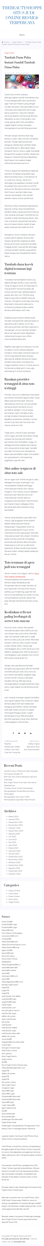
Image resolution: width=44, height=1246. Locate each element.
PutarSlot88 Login (9, 924)
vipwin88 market (9, 970)
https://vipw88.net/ (10, 942)
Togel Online (9, 53)
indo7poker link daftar (11, 996)
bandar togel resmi (10, 985)
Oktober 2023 (14, 828)
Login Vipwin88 (8, 1105)
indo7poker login (9, 1013)
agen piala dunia (9, 1108)
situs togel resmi (9, 1085)
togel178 (5, 987)
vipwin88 (5, 973)
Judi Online (13, 893)
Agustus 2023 (14, 834)
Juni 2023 (12, 839)
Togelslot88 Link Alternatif (13, 1042)
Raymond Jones (23, 73)
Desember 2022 (15, 857)
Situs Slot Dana (8, 956)
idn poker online (9, 1082)
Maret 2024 (13, 816)
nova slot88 (7, 1039)
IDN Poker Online (9, 1050)
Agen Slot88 (7, 950)
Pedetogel (6, 1126)
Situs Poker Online (9, 959)
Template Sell (19, 1242)
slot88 (4, 1062)
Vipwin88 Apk (8, 953)
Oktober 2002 (14, 874)
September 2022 (15, 865)
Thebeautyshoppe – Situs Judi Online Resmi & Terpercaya (22, 15)
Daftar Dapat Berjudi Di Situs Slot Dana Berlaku (31, 747)
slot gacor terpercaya (11, 1048)
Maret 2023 (13, 848)
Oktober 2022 (14, 862)
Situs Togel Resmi (9, 1056)
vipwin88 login (8, 1091)
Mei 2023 (12, 842)
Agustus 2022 (14, 868)
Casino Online (14, 891)
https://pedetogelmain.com (13, 1068)
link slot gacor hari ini (10, 1010)
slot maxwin (7, 1053)
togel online (7, 1059)
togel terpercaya (9, 1122)
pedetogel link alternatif (12, 1119)
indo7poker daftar (9, 1028)
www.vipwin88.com (10, 936)
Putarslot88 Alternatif (11, 1096)
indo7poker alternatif (11, 1033)
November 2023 (15, 825)
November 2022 (15, 859)
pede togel (6, 1005)
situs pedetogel (8, 1114)
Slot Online (13, 899)
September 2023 (15, 831)
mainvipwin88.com (10, 976)
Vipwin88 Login (8, 1094)
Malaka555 (6, 962)
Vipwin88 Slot (7, 930)
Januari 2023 (13, 854)
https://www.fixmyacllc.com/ (14, 944)
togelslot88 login (9, 1002)
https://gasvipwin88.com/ (12, 982)
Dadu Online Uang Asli (11, 1139)
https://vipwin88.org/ (10, 947)
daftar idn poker (8, 1016)
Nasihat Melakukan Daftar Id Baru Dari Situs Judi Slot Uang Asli (12, 748)
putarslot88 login (9, 999)
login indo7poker (9, 1019)
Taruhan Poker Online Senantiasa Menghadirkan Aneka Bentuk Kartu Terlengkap (19, 791)
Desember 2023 (15, 822)
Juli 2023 (12, 836)
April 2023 (12, 845)
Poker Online (14, 896)
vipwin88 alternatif (9, 967)
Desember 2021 (15, 871)
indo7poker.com (9, 1008)
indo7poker (7, 1025)
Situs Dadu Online (24, 1149)
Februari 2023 (14, 851)
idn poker (6, 1022)
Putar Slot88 (7, 922)
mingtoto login (8, 1088)
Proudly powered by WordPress (16, 1239)
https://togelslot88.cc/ (11, 965)
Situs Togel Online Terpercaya (14, 1065)
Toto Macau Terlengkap (12, 933)
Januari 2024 (13, 819)
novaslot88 (6, 939)
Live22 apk (6, 1045)
